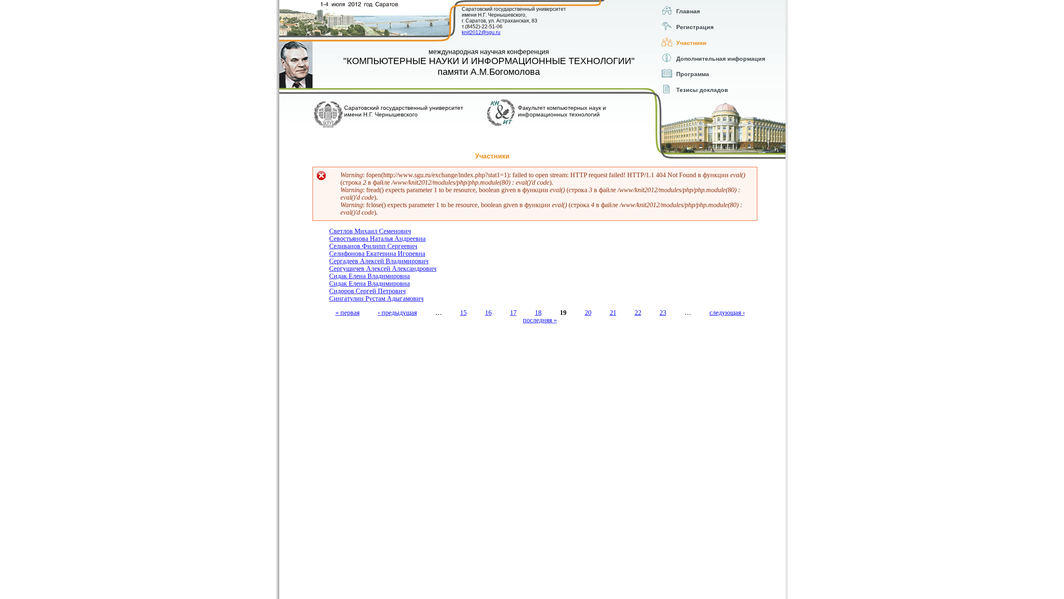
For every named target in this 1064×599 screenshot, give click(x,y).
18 (538, 312)
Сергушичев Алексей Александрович (382, 268)
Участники (691, 43)
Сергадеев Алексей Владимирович (379, 261)
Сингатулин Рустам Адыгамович (376, 298)
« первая (347, 312)
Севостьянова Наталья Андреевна (377, 238)
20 (588, 312)
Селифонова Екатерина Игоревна (377, 253)
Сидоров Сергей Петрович (367, 291)
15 (463, 312)
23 (663, 312)
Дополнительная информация (720, 58)
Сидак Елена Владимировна (369, 276)
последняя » (540, 320)
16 (488, 312)
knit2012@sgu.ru (481, 32)
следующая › (727, 312)
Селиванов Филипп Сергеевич (373, 246)
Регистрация (695, 27)
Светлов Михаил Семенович (370, 231)
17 (513, 312)
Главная (688, 11)
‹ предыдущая (397, 312)
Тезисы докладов (702, 90)
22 (638, 312)
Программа (692, 74)
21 (613, 312)
